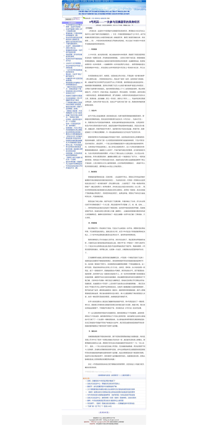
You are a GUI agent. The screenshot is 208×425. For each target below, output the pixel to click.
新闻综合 (97, 18)
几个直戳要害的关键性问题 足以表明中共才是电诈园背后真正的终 (111, 389)
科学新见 (121, 14)
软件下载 (126, 11)
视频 (86, 11)
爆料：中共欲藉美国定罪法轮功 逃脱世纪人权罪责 (105, 400)
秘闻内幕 (91, 14)
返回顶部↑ (126, 375)
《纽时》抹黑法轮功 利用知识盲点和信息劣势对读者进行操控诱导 (111, 392)
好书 (86, 14)
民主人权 (109, 11)
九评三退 (91, 11)
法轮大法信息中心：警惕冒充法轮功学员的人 (103, 384)
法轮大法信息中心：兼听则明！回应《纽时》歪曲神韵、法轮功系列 (111, 398)
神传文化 (121, 11)
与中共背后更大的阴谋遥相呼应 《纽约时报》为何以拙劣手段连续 (111, 395)
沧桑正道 (97, 11)
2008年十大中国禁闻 (73, 63)
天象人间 (97, 14)
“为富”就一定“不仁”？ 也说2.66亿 (99, 406)
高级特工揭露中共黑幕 (74, 96)
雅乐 (83, 11)
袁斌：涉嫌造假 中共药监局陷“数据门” (101, 381)
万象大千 (115, 11)
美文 (80, 14)
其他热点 (103, 11)
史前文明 (115, 14)
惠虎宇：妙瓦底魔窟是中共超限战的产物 (102, 386)
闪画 (80, 11)
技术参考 (126, 14)
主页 (93, 18)
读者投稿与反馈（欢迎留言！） (110, 375)
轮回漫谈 (103, 14)
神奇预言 (109, 14)
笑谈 (83, 14)
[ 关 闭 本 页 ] (104, 412)
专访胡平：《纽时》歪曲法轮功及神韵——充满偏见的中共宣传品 (110, 403)
